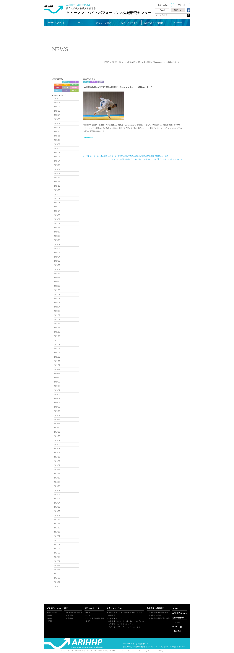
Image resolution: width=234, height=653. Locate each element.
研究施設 (69, 615)
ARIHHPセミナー (115, 618)
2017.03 (57, 553)
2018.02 (57, 511)
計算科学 (74, 90)
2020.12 (57, 369)
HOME (106, 62)
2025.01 (57, 173)
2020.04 (57, 403)
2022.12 (57, 274)
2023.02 (57, 265)
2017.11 (57, 524)
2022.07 (57, 294)
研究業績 (69, 618)
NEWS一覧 (116, 62)
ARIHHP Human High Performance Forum (126, 621)
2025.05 (57, 157)
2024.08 (57, 194)
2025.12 (57, 132)
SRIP (88, 615)
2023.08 (57, 240)
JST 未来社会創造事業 (95, 618)
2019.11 (57, 424)
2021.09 (57, 336)
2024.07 (57, 198)
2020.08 (57, 386)
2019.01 (57, 465)
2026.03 (57, 119)
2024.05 (57, 207)
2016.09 (57, 574)
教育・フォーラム (129, 23)
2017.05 (57, 545)
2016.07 (57, 582)
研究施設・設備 (155, 615)
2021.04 (57, 353)
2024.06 (57, 203)
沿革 (50, 621)
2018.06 (57, 495)
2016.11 (57, 570)
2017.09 (57, 532)
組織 (50, 618)
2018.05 (57, 499)
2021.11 (57, 328)
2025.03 (57, 165)
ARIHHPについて (56, 23)
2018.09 (57, 482)
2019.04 (57, 453)
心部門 (74, 87)
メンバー (178, 23)
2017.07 (57, 536)
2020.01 (57, 415)
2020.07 (57, 390)
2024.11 (57, 182)
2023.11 (57, 228)
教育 (57, 85)
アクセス (181, 5)
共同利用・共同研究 (153, 23)
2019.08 (57, 436)
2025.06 (57, 153)
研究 (80, 23)
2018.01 (57, 515)
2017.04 (57, 549)
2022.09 (57, 286)
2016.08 (57, 578)
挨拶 (50, 615)
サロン (58, 82)
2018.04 (57, 503)
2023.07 (57, 244)
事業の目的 (52, 612)
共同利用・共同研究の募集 (159, 618)
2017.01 (57, 561)
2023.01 (57, 269)
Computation (88, 138)
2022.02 (57, 315)
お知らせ (87, 82)
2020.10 (57, 378)
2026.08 (57, 98)
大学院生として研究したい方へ (120, 624)
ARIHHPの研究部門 (74, 612)
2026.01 (57, 128)
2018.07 (57, 490)
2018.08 (57, 486)
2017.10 (57, 528)
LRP (88, 612)
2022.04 (57, 307)
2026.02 (57, 123)
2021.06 (57, 349)
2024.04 (57, 211)
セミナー (66, 85)
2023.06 (57, 248)
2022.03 (57, 311)
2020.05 (57, 399)
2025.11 (57, 136)
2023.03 (57, 261)
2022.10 (57, 282)
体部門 (58, 90)
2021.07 (57, 344)
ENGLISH (178, 10)
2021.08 (57, 340)
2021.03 (57, 357)
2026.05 (57, 111)
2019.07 (57, 440)
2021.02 (57, 361)
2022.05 (57, 303)
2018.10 (57, 478)
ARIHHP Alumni (179, 613)
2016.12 (57, 565)
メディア (74, 85)
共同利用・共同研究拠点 (158, 612)
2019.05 (57, 449)
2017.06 (57, 540)
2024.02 (57, 219)
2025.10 (57, 140)
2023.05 (57, 253)
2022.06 (57, 299)
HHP (88, 621)
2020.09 (57, 382)
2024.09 (57, 190)
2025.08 (57, 148)
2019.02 (57, 461)
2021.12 (57, 324)
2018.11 (57, 474)
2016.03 (57, 586)
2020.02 (57, 411)
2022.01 (57, 319)
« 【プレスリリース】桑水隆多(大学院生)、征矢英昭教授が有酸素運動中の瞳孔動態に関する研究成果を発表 (125, 156)
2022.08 (57, 290)
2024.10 (57, 186)
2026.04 (57, 115)
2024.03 (57, 215)
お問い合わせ (163, 5)
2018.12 (57, 469)
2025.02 (57, 169)
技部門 (101, 82)
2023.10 (57, 232)
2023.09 (57, 236)
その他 (66, 87)
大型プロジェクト (104, 23)
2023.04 (57, 257)
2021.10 (57, 332)
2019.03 (57, 457)
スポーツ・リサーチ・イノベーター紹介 (124, 627)
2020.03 (57, 407)
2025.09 (57, 144)
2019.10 (57, 428)
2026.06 (57, 107)
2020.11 (57, 374)
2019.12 (57, 419)
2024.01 (57, 223)
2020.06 (57, 394)
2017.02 (57, 557)
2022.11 (57, 278)
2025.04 (57, 161)
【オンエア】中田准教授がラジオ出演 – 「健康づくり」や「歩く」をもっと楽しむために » (146, 159)
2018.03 (57, 507)
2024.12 (57, 178)
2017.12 (57, 520)
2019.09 (57, 432)
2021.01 (57, 365)
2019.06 (57, 444)
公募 (57, 87)
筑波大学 (177, 631)
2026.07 (57, 103)
